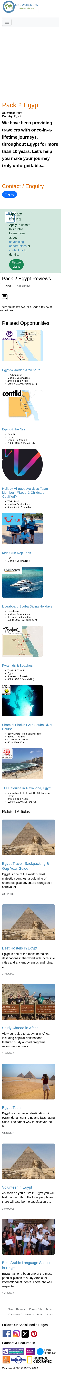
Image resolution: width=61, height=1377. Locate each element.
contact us (16, 250)
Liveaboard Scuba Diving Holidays (27, 606)
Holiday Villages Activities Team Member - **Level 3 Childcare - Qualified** (25, 492)
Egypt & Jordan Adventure (21, 370)
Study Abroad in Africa (20, 1028)
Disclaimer (21, 1309)
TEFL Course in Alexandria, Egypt (26, 788)
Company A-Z (15, 1314)
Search (49, 1309)
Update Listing (16, 264)
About (11, 1309)
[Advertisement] (30, 59)
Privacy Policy (36, 1309)
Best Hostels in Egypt (19, 948)
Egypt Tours (12, 1107)
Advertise (29, 1314)
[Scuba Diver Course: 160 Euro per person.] (22, 701)
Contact (49, 1314)
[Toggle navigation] (7, 22)
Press (39, 1314)
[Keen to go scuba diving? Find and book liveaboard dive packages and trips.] (22, 583)
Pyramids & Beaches (17, 665)
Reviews (7, 286)
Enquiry (9, 194)
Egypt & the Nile (13, 429)
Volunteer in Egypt (17, 1187)
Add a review (23, 286)
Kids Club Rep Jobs (16, 553)
